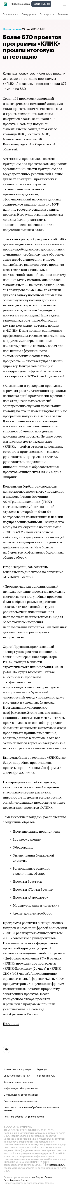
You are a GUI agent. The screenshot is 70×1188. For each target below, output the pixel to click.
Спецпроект (29, 14)
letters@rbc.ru (57, 1164)
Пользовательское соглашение (21, 1100)
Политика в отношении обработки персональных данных (31, 1108)
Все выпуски (10, 14)
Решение (63, 14)
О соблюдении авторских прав (21, 1094)
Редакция (42, 1069)
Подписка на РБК (45, 1075)
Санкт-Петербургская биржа (28, 1178)
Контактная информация (17, 1069)
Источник (11, 1024)
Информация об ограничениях (21, 1088)
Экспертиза (47, 14)
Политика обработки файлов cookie (24, 1116)
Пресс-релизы (12, 29)
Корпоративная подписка (18, 1081)
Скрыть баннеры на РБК (17, 1075)
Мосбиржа (37, 1177)
